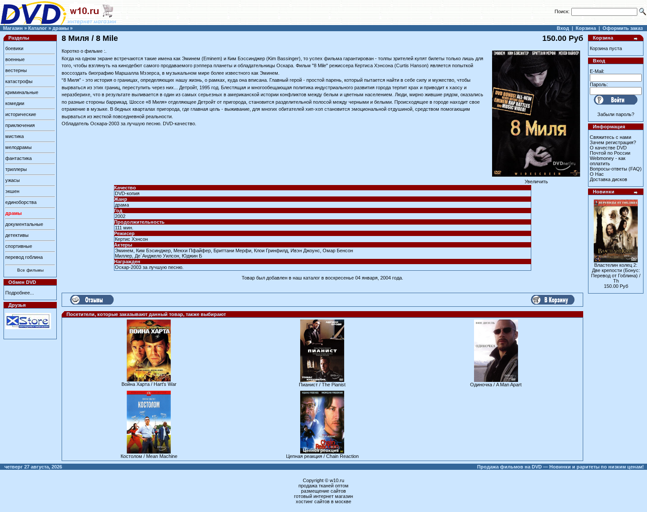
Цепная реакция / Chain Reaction (322, 456)
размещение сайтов (323, 491)
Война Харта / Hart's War (148, 384)
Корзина (586, 28)
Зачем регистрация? (613, 142)
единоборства (21, 202)
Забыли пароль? (615, 114)
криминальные (21, 92)
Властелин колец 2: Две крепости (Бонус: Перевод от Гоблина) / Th (615, 272)
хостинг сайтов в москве (323, 501)
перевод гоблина (24, 257)
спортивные (18, 246)
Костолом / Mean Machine (149, 456)
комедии (14, 103)
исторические (20, 114)
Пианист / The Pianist (322, 384)
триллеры (16, 169)
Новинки (603, 191)
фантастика (18, 158)
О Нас (597, 174)
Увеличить (536, 181)
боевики (14, 48)
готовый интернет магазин (323, 496)
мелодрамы (18, 147)
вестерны (16, 70)
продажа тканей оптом (323, 485)
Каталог (37, 28)
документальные (24, 224)
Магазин (13, 28)
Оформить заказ (623, 28)
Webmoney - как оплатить (607, 161)
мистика (14, 136)
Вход (563, 28)
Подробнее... (19, 292)
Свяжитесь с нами (610, 137)
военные (15, 59)
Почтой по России (610, 153)
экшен (12, 191)
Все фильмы (30, 270)
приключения (20, 125)
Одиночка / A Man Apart (496, 384)
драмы (60, 28)
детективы (17, 235)
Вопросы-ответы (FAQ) (616, 168)
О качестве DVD (608, 147)
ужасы (12, 180)
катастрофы (19, 81)
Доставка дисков (608, 179)
